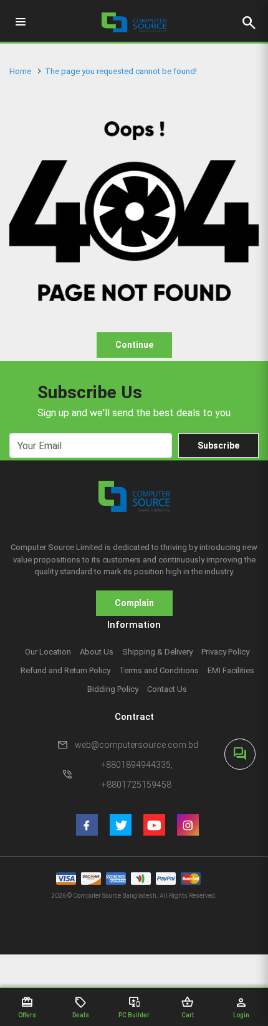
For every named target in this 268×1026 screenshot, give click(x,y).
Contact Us (167, 689)
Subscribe (218, 445)
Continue (134, 345)
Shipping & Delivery (157, 651)
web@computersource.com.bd (136, 745)
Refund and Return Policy (65, 670)
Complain (134, 603)
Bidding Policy (112, 689)
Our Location (48, 651)
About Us (96, 651)
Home (20, 71)
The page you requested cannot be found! (121, 71)
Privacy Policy (225, 651)
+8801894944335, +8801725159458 (137, 775)
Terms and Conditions (159, 670)
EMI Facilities (231, 670)
